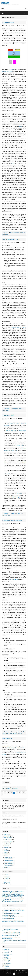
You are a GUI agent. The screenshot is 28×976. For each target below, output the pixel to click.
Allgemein (6, 513)
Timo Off (7, 473)
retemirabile (6, 920)
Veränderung (14, 901)
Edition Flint (6, 952)
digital (18, 893)
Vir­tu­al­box (16, 32)
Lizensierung (7, 880)
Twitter (17, 900)
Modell (21, 896)
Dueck (16, 513)
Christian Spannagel (8, 951)
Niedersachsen (11, 898)
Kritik (22, 895)
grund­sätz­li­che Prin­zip (7, 71)
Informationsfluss (21, 731)
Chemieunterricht (8, 837)
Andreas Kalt (6, 949)
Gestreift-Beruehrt (8, 954)
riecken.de (5, 3)
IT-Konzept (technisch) (8, 23)
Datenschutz (7, 877)
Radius (6, 234)
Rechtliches (6, 874)
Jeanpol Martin (7, 958)
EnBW (19, 513)
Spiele (5, 855)
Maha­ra (24, 571)
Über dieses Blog (7, 883)
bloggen (12, 513)
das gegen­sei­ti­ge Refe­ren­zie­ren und (15, 747)
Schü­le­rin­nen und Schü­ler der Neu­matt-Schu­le (15, 430)
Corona (23, 891)
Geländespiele (8, 858)
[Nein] (26, 972)
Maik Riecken (13, 25)
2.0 (2, 891)
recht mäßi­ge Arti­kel (19, 445)
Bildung (12, 891)
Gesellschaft (6, 408)
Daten (3, 893)
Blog (15, 891)
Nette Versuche (8, 839)
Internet (9, 895)
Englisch (5, 845)
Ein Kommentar (22, 242)
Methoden (13, 731)
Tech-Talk (6, 232)
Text (15, 900)
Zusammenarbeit (14, 788)
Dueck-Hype (19, 493)
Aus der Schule (7, 731)
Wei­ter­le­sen (6, 782)
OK (14, 973)
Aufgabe (5, 891)
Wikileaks (8, 788)
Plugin (3, 410)
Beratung (8, 891)
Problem (21, 898)
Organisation (16, 733)
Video (8, 515)
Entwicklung (4, 894)
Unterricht (5, 901)
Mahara (11, 733)
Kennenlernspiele (8, 862)
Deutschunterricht (8, 841)
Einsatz (21, 893)
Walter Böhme (7, 968)
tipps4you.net (7, 882)
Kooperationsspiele (9, 863)
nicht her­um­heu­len (21, 462)
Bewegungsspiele (8, 857)
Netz (20, 408)
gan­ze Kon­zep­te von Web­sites (19, 327)
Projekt (19, 787)
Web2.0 (4, 788)
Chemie (19, 891)
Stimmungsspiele (8, 865)
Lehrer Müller (7, 960)
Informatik (4, 895)
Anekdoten (7, 843)
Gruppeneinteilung (9, 860)
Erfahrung (9, 894)
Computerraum (13, 232)
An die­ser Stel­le (6, 746)
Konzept (21, 232)
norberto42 (6, 961)
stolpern (7, 410)
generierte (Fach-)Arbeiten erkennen (12, 932)
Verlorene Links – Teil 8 (8, 415)
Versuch (9, 901)
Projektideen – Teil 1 (7, 738)
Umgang (21, 900)
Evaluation (13, 894)
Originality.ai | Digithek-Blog (10, 916)
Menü (3, 13)
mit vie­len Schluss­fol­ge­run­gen (13, 497)
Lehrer (3, 896)
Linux (5, 849)
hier (5, 462)
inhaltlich (16, 787)
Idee (18, 232)
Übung (21, 901)
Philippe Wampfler (8, 913)
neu (7, 898)
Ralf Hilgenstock (7, 963)
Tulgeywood (6, 966)
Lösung (11, 896)
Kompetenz (14, 895)
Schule (20, 733)
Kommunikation (5, 733)
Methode (17, 896)
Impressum (7, 878)
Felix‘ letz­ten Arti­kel (13, 579)
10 (23, 792)
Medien (13, 896)
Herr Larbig (6, 955)
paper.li (22, 408)
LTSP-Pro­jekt (11, 69)
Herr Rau (20, 751)
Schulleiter (4, 515)
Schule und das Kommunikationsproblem (12, 520)
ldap (24, 232)
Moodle (5, 852)
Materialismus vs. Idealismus (17, 909)
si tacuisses (6, 965)
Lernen (6, 896)
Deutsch (13, 893)
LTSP (3, 234)
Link (21, 513)
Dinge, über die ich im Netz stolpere (11, 239)
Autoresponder (15, 408)
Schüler (12, 900)
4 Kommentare (22, 25)
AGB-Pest (18, 353)
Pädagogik (6, 853)
